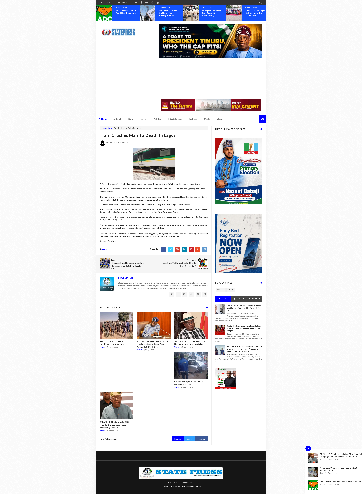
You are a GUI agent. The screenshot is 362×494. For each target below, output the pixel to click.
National (220, 289)
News (110, 128)
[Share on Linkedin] (184, 249)
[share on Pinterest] (191, 249)
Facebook (202, 439)
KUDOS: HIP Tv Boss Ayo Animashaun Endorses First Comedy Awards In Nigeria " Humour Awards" (244, 348)
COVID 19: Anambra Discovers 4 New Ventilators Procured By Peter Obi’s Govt (244, 308)
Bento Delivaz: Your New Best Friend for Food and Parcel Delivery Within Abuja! (244, 328)
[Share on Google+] (177, 249)
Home (103, 2)
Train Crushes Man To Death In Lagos (138, 135)
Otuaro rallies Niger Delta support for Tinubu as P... (212, 13)
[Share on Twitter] (170, 249)
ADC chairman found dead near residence (340, 481)
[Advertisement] (210, 79)
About (117, 2)
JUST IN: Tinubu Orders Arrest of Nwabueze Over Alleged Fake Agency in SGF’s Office (152, 344)
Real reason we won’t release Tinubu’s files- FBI (253, 13)
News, (126, 142)
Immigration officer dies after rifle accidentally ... (168, 13)
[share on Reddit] (204, 249)
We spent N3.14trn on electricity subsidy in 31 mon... (125, 13)
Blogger (177, 439)
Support (125, 2)
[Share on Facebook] (163, 249)
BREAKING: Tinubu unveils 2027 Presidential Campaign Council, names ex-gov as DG (341, 455)
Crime (102, 347)
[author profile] (102, 145)
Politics (231, 289)
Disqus (190, 439)
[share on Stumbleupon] (197, 249)
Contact (110, 2)
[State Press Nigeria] (120, 30)
